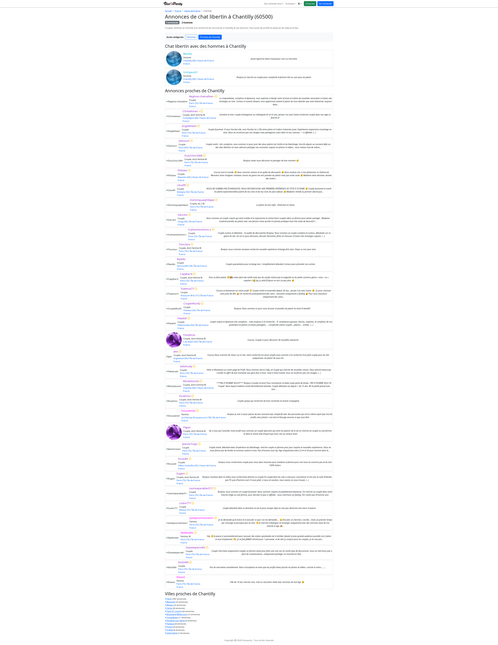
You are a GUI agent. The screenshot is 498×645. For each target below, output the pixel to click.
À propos (290, 3)
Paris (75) (193, 103)
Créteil (169, 630)
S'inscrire (310, 3)
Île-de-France (206, 103)
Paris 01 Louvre (174, 611)
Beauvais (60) (184, 177)
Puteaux (170, 623)
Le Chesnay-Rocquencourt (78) (196, 417)
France (178, 10)
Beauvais (170, 601)
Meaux (169, 605)
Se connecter (325, 3)
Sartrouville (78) (184, 265)
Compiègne (172, 617)
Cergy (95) (183, 221)
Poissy (169, 626)
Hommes (191, 37)
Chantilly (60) (189, 60)
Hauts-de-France (192, 10)
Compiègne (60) (190, 118)
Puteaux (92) (190, 310)
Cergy (169, 608)
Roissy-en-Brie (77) (190, 295)
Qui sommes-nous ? (273, 3)
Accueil (168, 10)
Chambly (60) (189, 387)
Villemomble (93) (186, 325)
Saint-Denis (172, 633)
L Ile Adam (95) (190, 341)
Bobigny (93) (183, 192)
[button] (300, 4)
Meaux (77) (184, 509)
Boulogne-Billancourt (176, 614)
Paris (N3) (183, 147)
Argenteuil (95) (181, 358)
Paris (168, 598)
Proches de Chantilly (210, 37)
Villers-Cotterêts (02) (188, 465)
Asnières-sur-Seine (175, 620)
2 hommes (187, 22)
